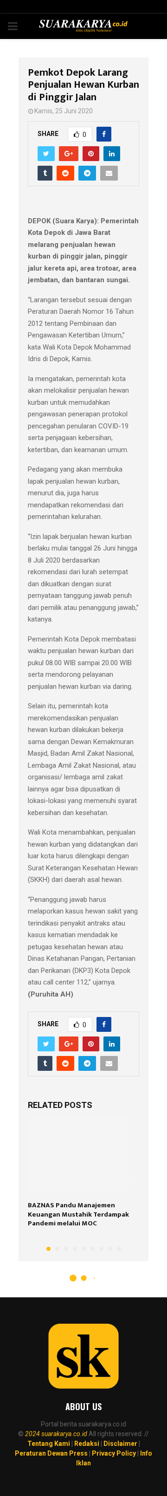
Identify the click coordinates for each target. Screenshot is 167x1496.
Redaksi (86, 1443)
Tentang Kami (48, 1443)
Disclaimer (120, 1443)
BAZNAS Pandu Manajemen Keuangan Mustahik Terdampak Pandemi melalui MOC (78, 1214)
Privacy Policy (114, 1453)
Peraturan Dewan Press (51, 1453)
